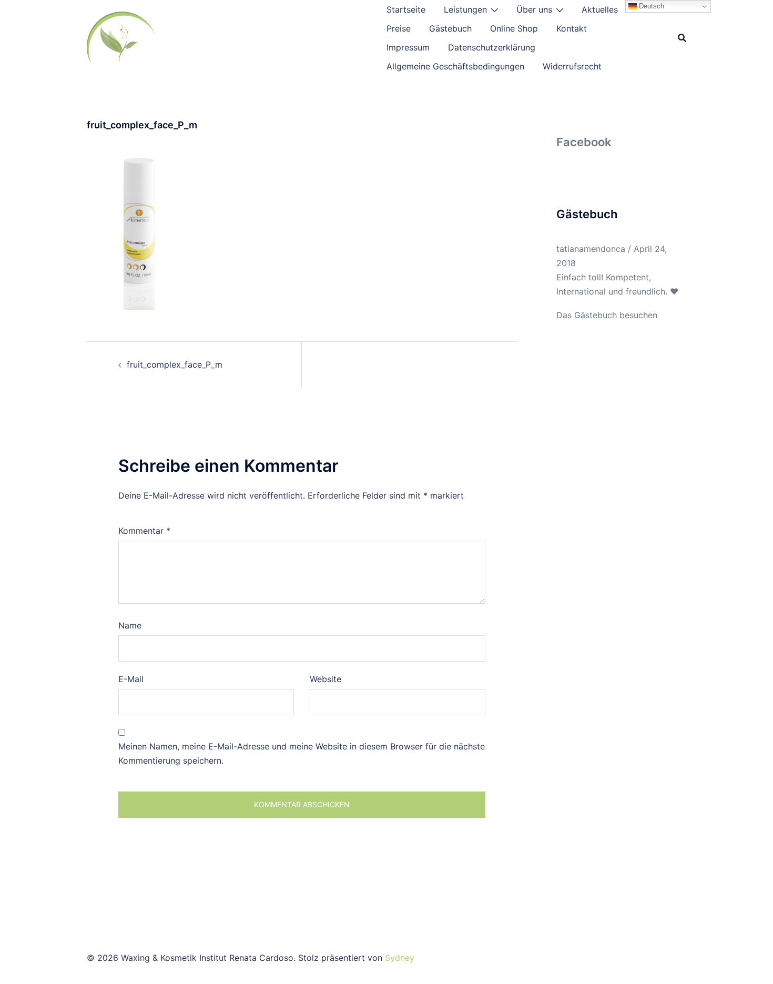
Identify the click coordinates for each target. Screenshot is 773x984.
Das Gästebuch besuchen (606, 315)
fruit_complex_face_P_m (174, 364)
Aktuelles (600, 9)
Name (129, 625)
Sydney (399, 957)
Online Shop (514, 28)
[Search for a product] (682, 38)
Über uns (534, 9)
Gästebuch (450, 28)
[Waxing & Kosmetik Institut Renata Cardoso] (121, 37)
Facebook (584, 142)
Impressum (408, 47)
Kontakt (571, 28)
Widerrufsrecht (572, 66)
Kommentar (144, 530)
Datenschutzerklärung (491, 47)
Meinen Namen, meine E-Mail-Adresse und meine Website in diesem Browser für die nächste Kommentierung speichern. (301, 753)
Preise (399, 28)
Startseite (406, 9)
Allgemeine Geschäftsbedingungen (455, 66)
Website (325, 679)
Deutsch (650, 6)
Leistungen (465, 9)
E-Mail (131, 679)
